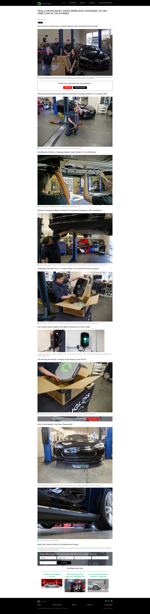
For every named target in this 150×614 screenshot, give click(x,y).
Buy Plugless (92, 419)
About (74, 605)
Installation (57, 605)
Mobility (83, 3)
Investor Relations (105, 3)
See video (40, 548)
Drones (92, 3)
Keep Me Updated (80, 87)
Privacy (65, 608)
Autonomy (72, 3)
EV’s (63, 3)
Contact (90, 605)
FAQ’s (39, 605)
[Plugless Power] (45, 3)
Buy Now (67, 87)
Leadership (108, 605)
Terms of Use (58, 608)
